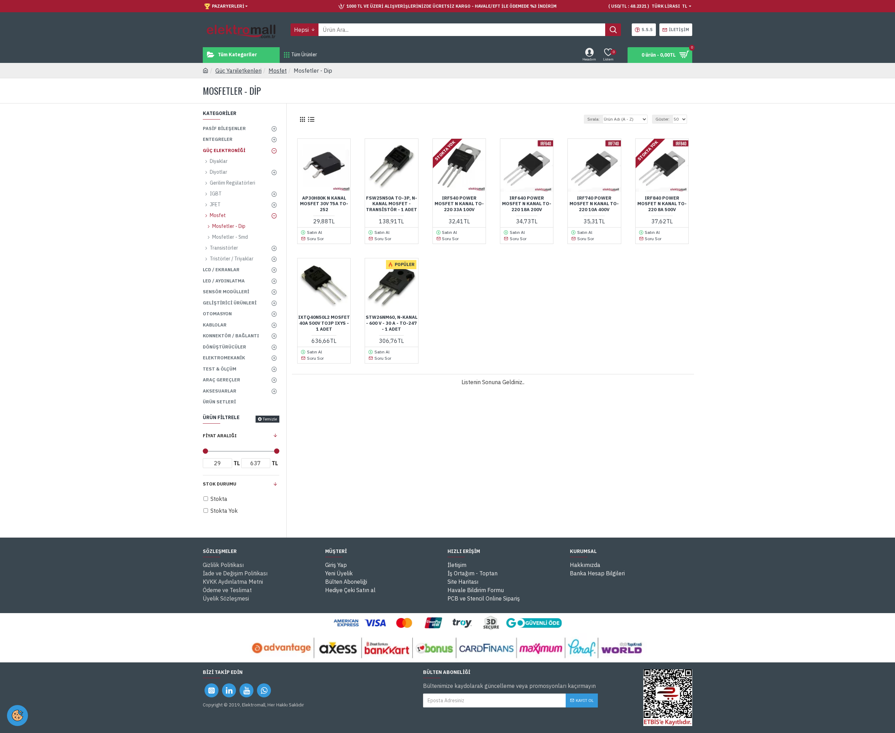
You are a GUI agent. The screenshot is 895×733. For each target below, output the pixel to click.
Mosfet (277, 70)
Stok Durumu (219, 484)
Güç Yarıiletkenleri (238, 70)
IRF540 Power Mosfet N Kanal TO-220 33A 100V (459, 204)
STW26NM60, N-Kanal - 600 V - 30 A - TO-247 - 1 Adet (391, 323)
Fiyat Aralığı (220, 436)
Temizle (270, 419)
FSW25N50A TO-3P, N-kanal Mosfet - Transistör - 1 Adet (391, 204)
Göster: (663, 119)
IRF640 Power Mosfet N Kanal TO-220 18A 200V (526, 204)
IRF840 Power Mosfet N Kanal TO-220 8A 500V (662, 204)
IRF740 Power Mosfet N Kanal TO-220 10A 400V (594, 204)
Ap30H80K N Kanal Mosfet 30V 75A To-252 (324, 204)
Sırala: (593, 119)
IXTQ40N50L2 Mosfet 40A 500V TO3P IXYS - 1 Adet (324, 323)
